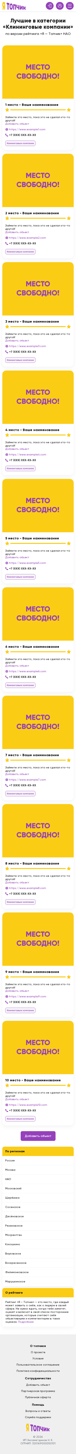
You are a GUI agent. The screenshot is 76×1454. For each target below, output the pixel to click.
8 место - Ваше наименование (32, 863)
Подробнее (26, 1321)
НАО (8, 1179)
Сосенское (12, 1207)
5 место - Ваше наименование (32, 538)
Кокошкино (12, 1244)
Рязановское (14, 1225)
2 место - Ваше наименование (32, 213)
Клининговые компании (20, 143)
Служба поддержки (38, 1417)
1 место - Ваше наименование (31, 105)
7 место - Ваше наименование (32, 755)
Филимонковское (17, 1272)
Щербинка (12, 1197)
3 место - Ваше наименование (32, 321)
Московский (13, 1188)
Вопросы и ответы (38, 1411)
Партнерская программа (38, 1391)
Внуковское (13, 1253)
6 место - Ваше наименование (32, 646)
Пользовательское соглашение (38, 1364)
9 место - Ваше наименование (32, 972)
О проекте (38, 1352)
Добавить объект (17, 123)
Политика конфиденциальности (38, 1370)
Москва (10, 1169)
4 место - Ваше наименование (32, 430)
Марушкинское (15, 1281)
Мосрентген (13, 1234)
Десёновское (14, 1216)
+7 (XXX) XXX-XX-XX (22, 135)
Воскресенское (16, 1262)
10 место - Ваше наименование (33, 1080)
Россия (10, 1160)
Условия (38, 1358)
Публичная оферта (38, 1397)
